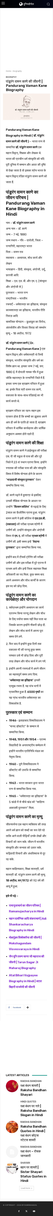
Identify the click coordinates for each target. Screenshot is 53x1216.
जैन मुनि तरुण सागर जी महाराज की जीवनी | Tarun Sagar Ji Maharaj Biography (26, 962)
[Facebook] (18, 1211)
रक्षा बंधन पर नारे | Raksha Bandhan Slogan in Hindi (33, 1110)
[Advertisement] (26, 38)
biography (17, 71)
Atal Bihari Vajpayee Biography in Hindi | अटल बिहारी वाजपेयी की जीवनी (25, 981)
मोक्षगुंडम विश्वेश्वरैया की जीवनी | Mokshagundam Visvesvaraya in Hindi (25, 943)
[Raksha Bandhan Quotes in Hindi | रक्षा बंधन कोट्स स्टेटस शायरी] (12, 1127)
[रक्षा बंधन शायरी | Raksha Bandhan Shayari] (12, 1086)
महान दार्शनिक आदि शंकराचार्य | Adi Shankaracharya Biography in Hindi (27, 924)
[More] (28, 1007)
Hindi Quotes (28, 1102)
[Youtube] (34, 1211)
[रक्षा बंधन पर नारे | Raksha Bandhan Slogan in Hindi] (12, 1107)
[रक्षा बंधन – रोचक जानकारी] (12, 1152)
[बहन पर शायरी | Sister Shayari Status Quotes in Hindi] (12, 1168)
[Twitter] (26, 1211)
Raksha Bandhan (31, 1081)
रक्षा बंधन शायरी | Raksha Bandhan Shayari (33, 1090)
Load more (25, 1188)
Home (8, 71)
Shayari (25, 1163)
